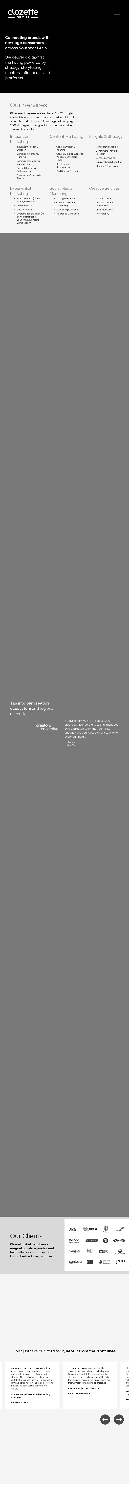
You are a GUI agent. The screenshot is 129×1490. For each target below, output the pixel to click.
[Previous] (105, 1419)
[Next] (119, 1419)
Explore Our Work (72, 744)
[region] (64, 1385)
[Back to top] (121, 1482)
